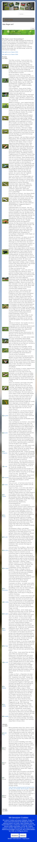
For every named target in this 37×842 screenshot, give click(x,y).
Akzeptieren (15, 835)
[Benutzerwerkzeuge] (32, 28)
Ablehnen (22, 835)
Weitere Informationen (14, 838)
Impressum (26, 838)
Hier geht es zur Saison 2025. (10, 54)
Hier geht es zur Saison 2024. (10, 52)
